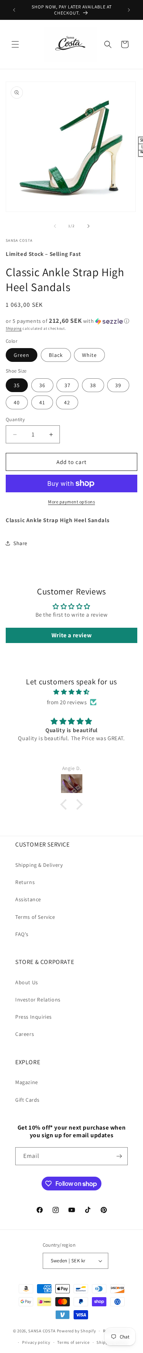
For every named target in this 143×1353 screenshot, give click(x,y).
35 (17, 385)
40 (17, 402)
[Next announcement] (129, 10)
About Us (26, 982)
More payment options (71, 502)
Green (21, 355)
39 (118, 385)
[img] (71, 692)
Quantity (15, 419)
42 (67, 402)
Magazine (26, 1082)
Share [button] (20, 543)
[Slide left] (55, 226)
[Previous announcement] (14, 10)
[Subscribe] (119, 1156)
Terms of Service (35, 916)
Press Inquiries (33, 1016)
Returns (25, 882)
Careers (24, 1034)
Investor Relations (38, 999)
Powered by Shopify (76, 1330)
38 (93, 385)
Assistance (28, 899)
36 (42, 385)
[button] (15, 44)
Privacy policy (36, 1342)
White (89, 355)
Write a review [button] (71, 635)
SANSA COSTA (42, 1330)
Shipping (14, 328)
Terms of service (73, 1342)
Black (56, 355)
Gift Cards (27, 1099)
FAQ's (22, 934)
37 (67, 385)
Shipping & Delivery (39, 864)
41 (42, 402)
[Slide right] (88, 226)
